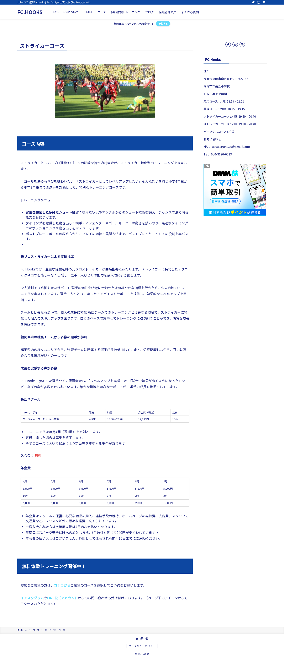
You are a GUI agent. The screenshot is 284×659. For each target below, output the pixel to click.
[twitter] (253, 2)
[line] (264, 2)
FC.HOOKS (29, 12)
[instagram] (258, 2)
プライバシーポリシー (142, 646)
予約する (163, 23)
